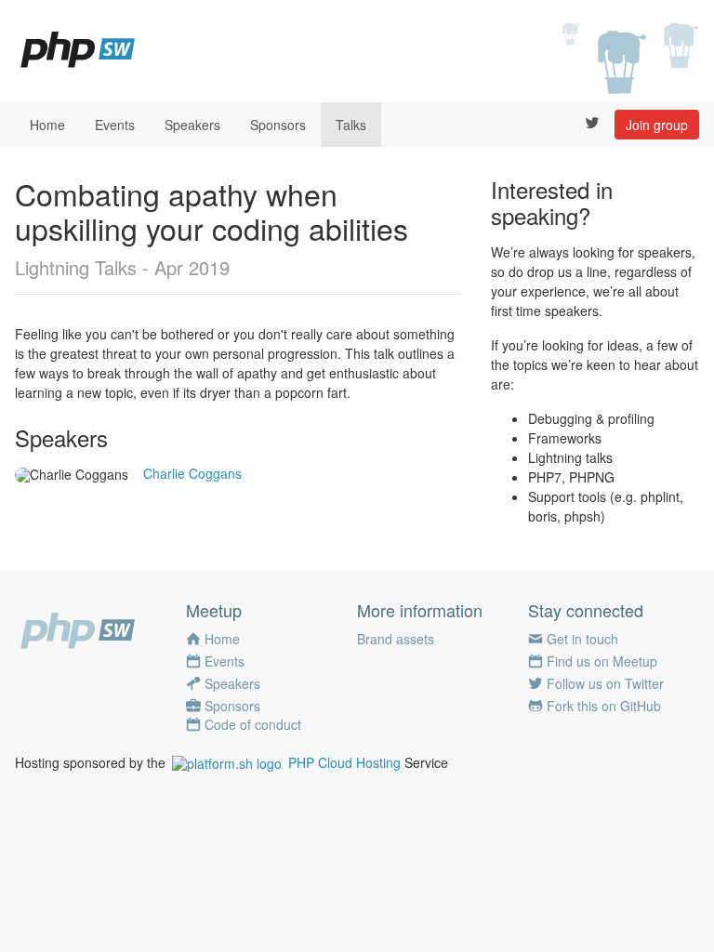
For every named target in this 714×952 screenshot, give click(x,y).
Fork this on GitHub (604, 705)
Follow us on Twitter (605, 683)
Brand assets (395, 638)
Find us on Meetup (602, 661)
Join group (657, 124)
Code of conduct (253, 724)
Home (47, 124)
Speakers (192, 124)
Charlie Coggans (192, 473)
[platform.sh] (226, 762)
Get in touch (582, 638)
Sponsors (278, 124)
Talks (351, 124)
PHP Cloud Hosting (344, 762)
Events (115, 124)
